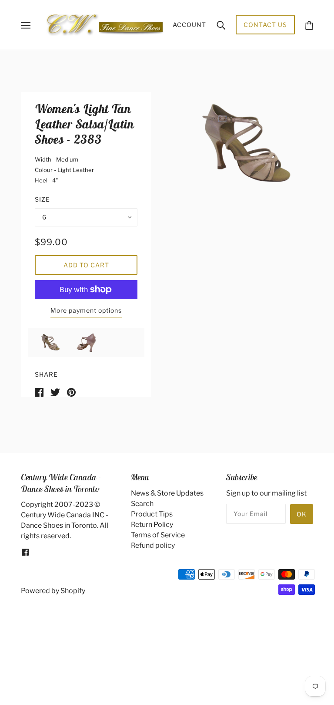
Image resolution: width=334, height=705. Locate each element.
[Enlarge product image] (242, 145)
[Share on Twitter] (55, 392)
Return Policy (152, 524)
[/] (105, 24)
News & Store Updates (167, 493)
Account (189, 24)
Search (142, 503)
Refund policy (153, 545)
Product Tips (152, 514)
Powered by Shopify (53, 591)
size (42, 199)
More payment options (86, 310)
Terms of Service (158, 535)
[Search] (220, 25)
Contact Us (265, 24)
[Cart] (309, 24)
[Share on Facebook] (39, 392)
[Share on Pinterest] (71, 392)
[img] (25, 551)
